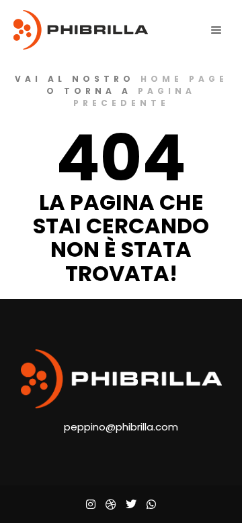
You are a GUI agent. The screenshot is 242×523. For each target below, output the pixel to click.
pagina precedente (134, 97)
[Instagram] (90, 504)
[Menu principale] (216, 30)
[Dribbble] (111, 504)
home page (184, 78)
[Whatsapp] (151, 504)
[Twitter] (131, 504)
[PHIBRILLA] (80, 30)
